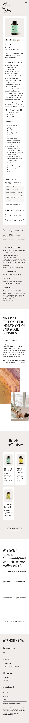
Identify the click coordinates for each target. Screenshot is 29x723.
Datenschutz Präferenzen (11, 666)
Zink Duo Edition (8, 470)
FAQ (4, 652)
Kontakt (5, 656)
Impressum (6, 659)
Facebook (6, 681)
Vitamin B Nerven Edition (8, 506)
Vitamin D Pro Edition (20, 470)
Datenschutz (7, 663)
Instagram (6, 677)
